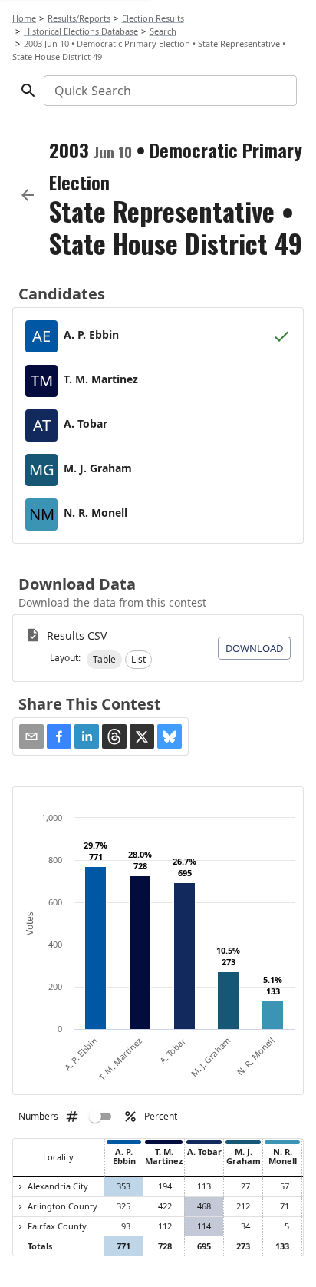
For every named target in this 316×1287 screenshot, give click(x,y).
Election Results (153, 18)
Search (163, 31)
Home (24, 18)
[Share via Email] (31, 736)
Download (254, 648)
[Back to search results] (27, 195)
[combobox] (169, 90)
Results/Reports (79, 18)
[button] (104, 659)
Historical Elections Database (81, 31)
